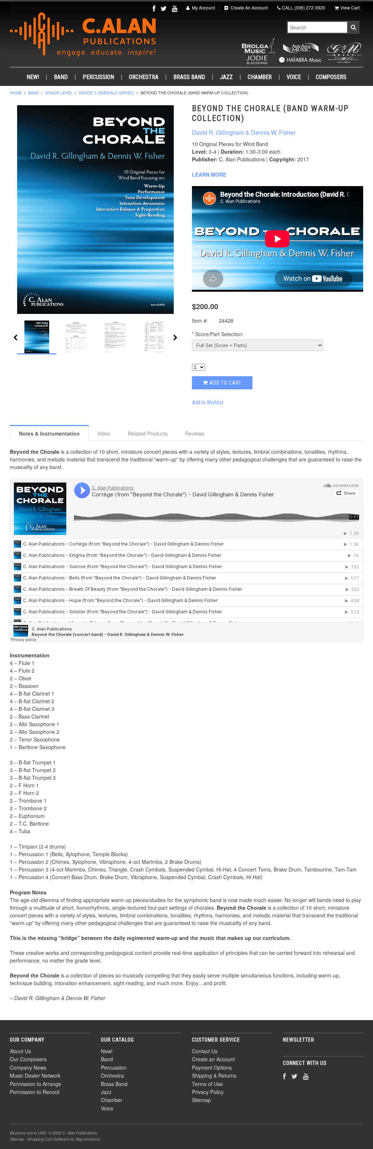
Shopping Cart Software (48, 1139)
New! (33, 77)
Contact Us (204, 1051)
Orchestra (143, 77)
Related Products (148, 433)
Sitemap (201, 1099)
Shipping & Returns (214, 1075)
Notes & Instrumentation (49, 433)
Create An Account (248, 7)
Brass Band (189, 77)
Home (16, 92)
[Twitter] (164, 8)
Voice (294, 77)
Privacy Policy (208, 1091)
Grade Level (58, 92)
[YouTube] (175, 8)
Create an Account (213, 1059)
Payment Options (212, 1067)
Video (103, 433)
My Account (203, 7)
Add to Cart (225, 383)
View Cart (350, 7)
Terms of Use (207, 1083)
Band (61, 77)
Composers (331, 77)
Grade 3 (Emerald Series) (106, 92)
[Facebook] (155, 8)
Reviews (194, 433)
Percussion (98, 77)
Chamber (260, 77)
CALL (303, 7)
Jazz (226, 77)
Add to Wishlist (207, 402)
